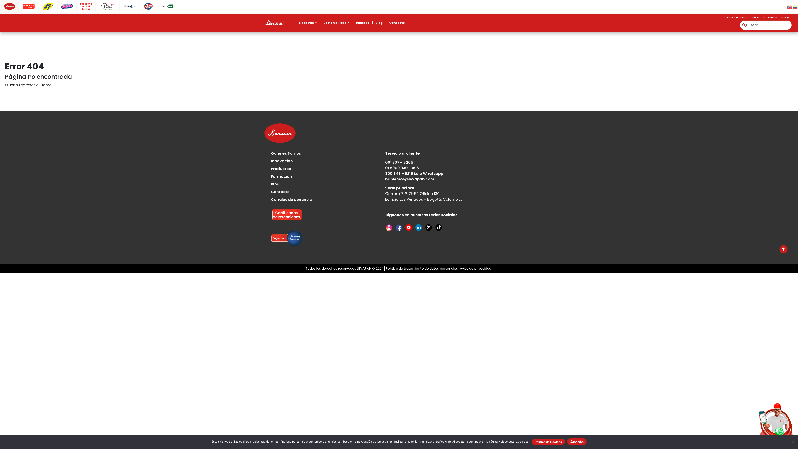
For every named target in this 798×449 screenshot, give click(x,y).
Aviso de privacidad (475, 268)
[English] (790, 7)
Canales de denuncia (291, 199)
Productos (281, 168)
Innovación (282, 161)
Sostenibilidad (335, 23)
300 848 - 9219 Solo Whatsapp (414, 173)
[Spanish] (795, 7)
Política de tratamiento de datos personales (422, 268)
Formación (281, 176)
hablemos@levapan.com (409, 179)
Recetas (362, 23)
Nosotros (306, 23)
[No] (793, 442)
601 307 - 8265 (399, 162)
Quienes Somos (286, 153)
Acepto (577, 442)
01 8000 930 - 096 (402, 167)
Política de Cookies (548, 442)
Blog (379, 23)
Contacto (397, 23)
